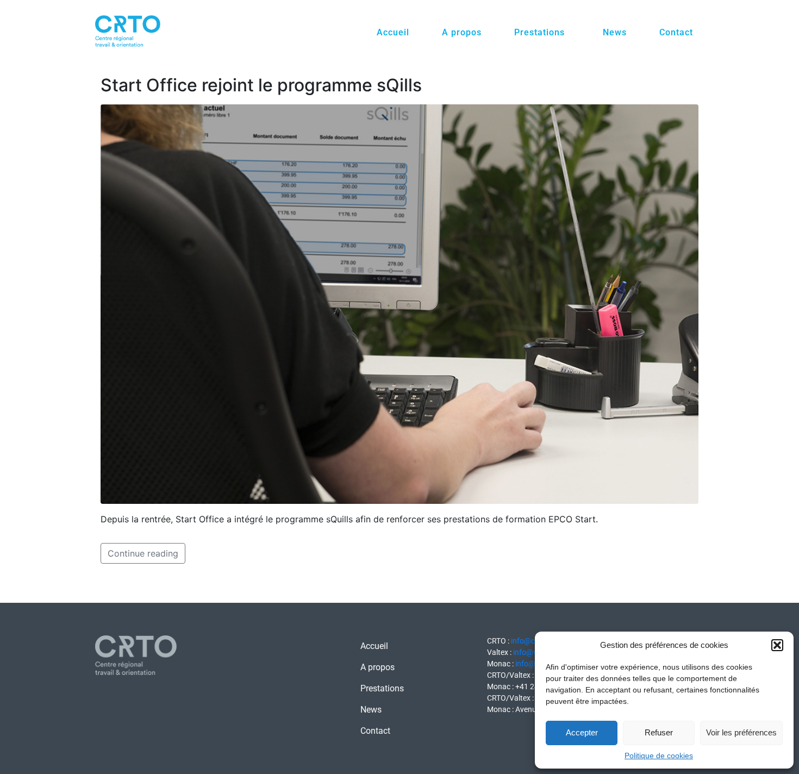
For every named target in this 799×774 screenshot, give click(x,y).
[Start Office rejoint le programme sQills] (399, 303)
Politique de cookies (659, 755)
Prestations (539, 32)
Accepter (582, 732)
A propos (462, 32)
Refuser (659, 732)
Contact (676, 32)
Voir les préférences (741, 732)
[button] (777, 645)
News (615, 32)
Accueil (393, 32)
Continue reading (143, 553)
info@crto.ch (533, 640)
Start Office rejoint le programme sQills (261, 85)
